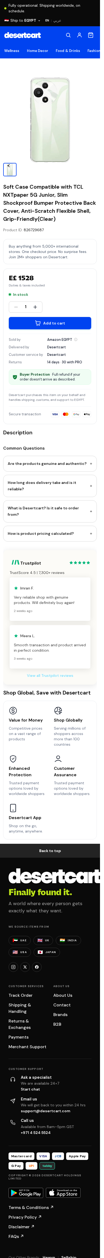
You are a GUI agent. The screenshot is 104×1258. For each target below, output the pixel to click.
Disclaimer (22, 1227)
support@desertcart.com (45, 1110)
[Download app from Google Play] (26, 1193)
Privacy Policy (25, 1217)
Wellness (11, 50)
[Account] (79, 35)
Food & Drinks (68, 50)
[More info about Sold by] (75, 339)
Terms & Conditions (31, 1207)
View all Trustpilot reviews (50, 675)
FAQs (16, 1236)
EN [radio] (47, 20)
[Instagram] (13, 967)
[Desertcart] (22, 35)
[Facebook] (37, 967)
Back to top (50, 850)
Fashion (94, 50)
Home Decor (38, 50)
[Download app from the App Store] (63, 1193)
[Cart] (91, 35)
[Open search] (68, 35)
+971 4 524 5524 (36, 1132)
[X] (25, 967)
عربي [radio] (57, 20)
